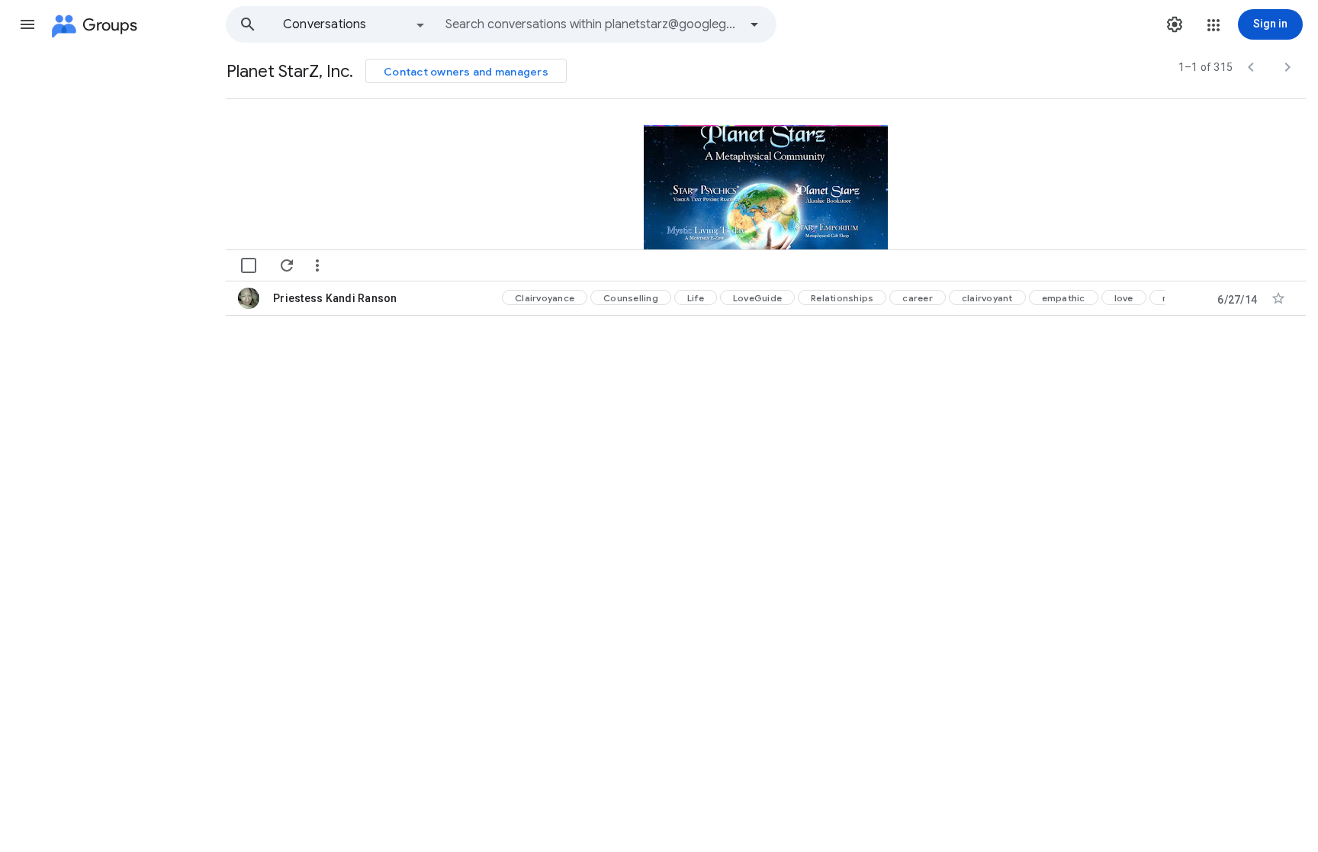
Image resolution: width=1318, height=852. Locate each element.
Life (695, 298)
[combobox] (592, 24)
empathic (1063, 298)
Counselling (630, 298)
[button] (27, 24)
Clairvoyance (544, 298)
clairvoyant (987, 298)
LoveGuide (757, 298)
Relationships (842, 298)
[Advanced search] (754, 24)
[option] (355, 24)
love (1123, 298)
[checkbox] (248, 265)
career (917, 298)
